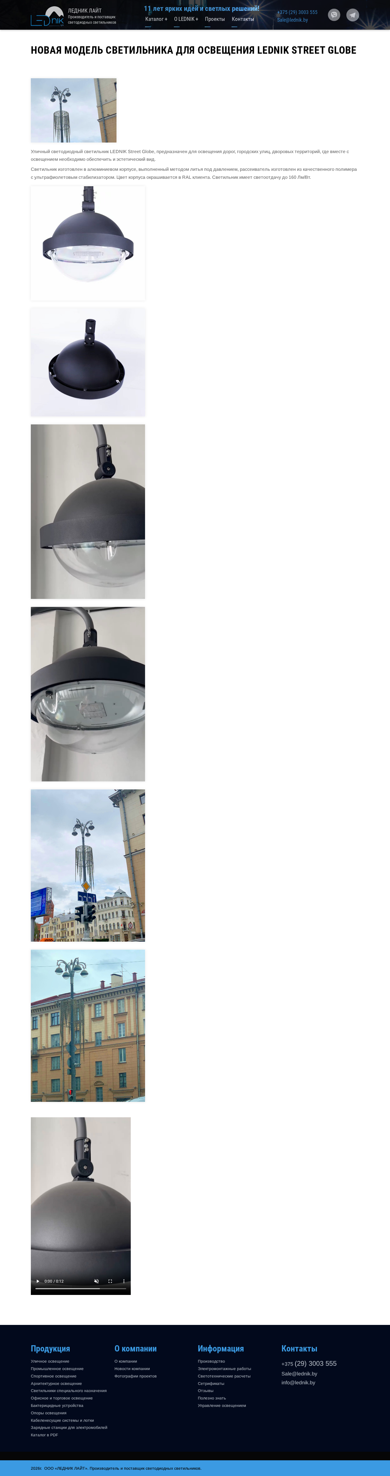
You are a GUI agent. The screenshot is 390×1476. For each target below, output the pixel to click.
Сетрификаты (211, 1383)
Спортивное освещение (54, 1376)
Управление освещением (222, 1405)
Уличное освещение (50, 1361)
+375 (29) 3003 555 (297, 12)
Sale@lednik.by (292, 20)
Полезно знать (212, 1398)
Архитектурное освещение (56, 1383)
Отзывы (206, 1390)
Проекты (215, 19)
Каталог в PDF (44, 1435)
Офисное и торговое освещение (62, 1398)
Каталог (156, 19)
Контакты (243, 19)
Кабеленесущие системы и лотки (62, 1420)
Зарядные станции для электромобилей (69, 1427)
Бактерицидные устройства (57, 1405)
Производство (211, 1361)
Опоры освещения (49, 1413)
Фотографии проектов (135, 1376)
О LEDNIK (186, 19)
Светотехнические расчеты (224, 1376)
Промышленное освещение (57, 1368)
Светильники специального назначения (69, 1390)
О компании (125, 1361)
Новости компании (132, 1368)
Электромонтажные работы (224, 1368)
